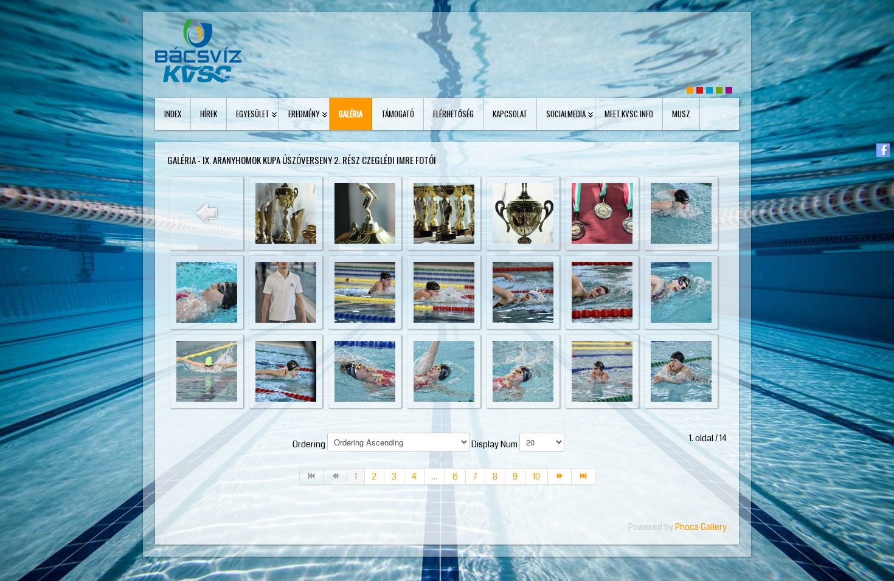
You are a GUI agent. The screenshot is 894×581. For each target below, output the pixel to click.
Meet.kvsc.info (629, 114)
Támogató (397, 114)
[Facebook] (883, 150)
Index (172, 114)
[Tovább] (560, 476)
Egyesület (252, 114)
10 (536, 476)
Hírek (208, 114)
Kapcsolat (510, 114)
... (434, 476)
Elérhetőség (453, 114)
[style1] (700, 89)
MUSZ (681, 114)
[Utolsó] (583, 476)
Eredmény (304, 114)
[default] (690, 89)
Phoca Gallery (701, 527)
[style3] (719, 89)
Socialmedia (566, 114)
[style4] (729, 89)
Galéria (350, 114)
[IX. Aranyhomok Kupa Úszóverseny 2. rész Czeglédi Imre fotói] (285, 213)
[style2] (709, 89)
